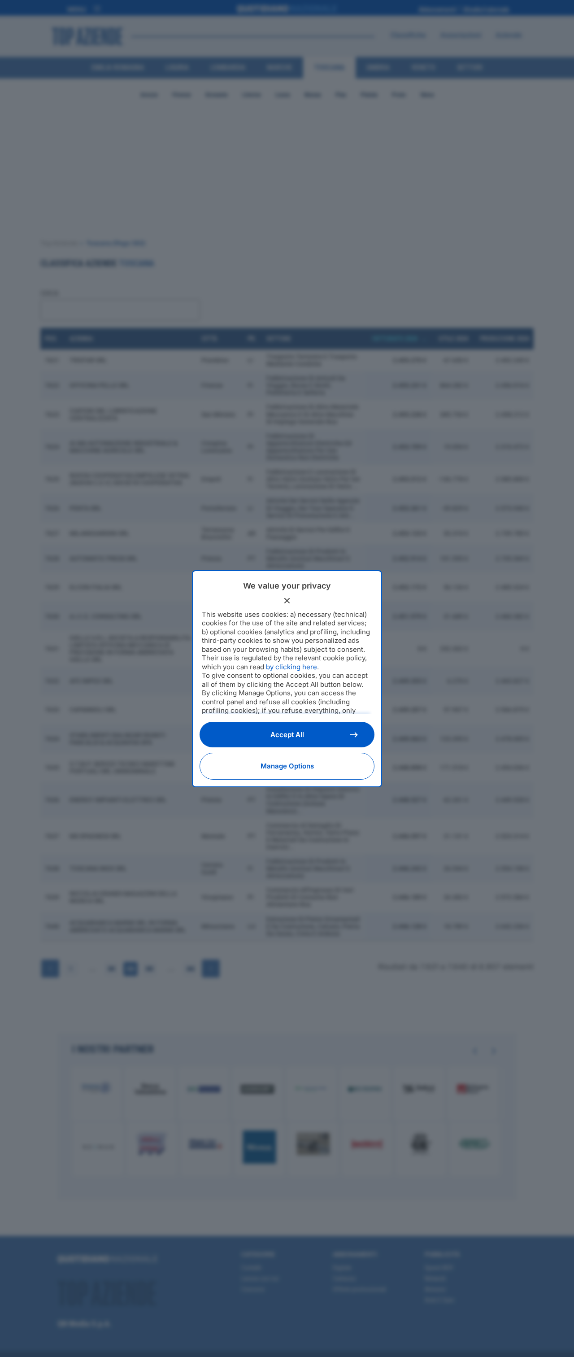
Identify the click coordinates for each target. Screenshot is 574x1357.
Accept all (287, 734)
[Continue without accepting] (287, 600)
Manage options (287, 766)
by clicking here (291, 667)
